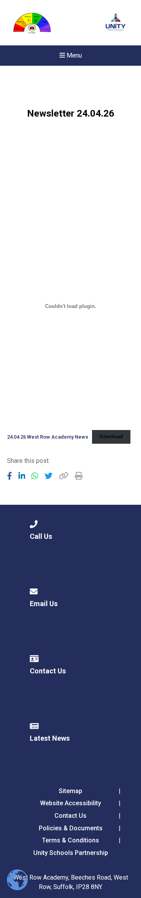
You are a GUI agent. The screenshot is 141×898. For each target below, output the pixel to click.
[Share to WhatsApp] (34, 476)
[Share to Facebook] (9, 476)
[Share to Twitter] (48, 476)
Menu (73, 55)
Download (111, 436)
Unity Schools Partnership (70, 853)
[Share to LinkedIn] (21, 476)
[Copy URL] (64, 476)
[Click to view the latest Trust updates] (115, 23)
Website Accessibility (70, 803)
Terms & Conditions (70, 840)
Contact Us (70, 815)
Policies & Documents (71, 828)
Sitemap (70, 791)
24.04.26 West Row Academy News (47, 436)
